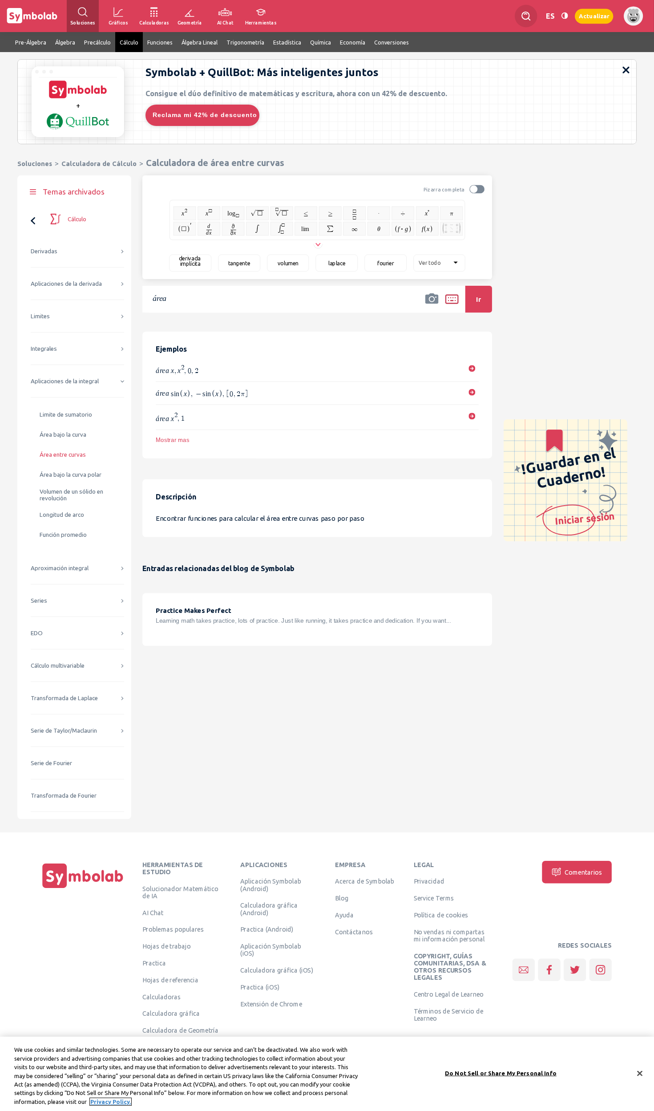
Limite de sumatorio (66, 414)
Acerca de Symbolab (364, 881)
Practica (154, 962)
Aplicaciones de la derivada (66, 283)
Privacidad (429, 881)
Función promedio (63, 534)
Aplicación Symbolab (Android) (270, 885)
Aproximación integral (60, 568)
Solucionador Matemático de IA (180, 892)
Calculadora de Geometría (180, 1030)
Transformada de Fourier (64, 795)
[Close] (640, 1073)
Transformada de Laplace (64, 698)
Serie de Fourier (51, 763)
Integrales (44, 348)
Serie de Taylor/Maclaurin (64, 730)
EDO (37, 633)
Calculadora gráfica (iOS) (276, 970)
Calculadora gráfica (171, 1013)
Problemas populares (173, 929)
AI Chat (153, 912)
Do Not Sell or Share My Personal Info (501, 1073)
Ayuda (344, 914)
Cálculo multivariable (58, 665)
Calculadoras (161, 996)
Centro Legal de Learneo (449, 994)
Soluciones (34, 163)
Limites (40, 316)
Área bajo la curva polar (70, 474)
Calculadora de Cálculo (99, 163)
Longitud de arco (62, 514)
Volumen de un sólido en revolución (71, 495)
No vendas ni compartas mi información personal (449, 935)
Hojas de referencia (170, 979)
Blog (341, 898)
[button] (432, 305)
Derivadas (44, 251)
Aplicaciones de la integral (65, 381)
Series (39, 600)
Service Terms (434, 898)
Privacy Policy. (110, 1102)
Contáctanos (354, 931)
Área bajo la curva (63, 434)
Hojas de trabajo (166, 946)
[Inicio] (82, 888)
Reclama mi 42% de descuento (205, 114)
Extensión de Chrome (271, 1003)
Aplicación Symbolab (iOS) (270, 950)
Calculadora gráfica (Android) (269, 909)
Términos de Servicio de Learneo (449, 1014)
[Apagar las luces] (564, 16)
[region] (327, 1074)
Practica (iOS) (259, 986)
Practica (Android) (267, 929)
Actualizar (594, 15)
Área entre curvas (63, 454)
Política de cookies (441, 914)
